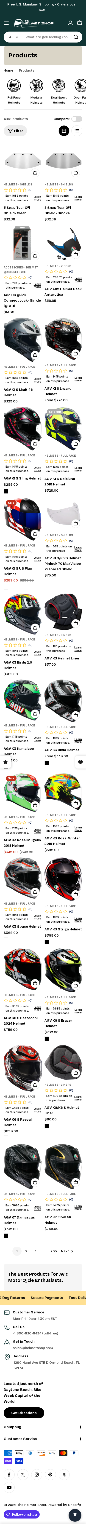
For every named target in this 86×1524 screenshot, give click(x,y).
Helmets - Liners (57, 635)
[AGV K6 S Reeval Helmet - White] (6, 1138)
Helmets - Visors (57, 266)
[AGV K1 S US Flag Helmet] (23, 519)
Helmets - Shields (18, 184)
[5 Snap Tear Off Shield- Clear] (23, 161)
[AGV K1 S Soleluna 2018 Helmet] (63, 429)
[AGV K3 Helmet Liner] (63, 612)
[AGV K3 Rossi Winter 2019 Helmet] (63, 791)
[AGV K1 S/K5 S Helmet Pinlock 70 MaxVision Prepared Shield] (63, 514)
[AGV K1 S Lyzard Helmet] (63, 339)
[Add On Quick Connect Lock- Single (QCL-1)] (23, 243)
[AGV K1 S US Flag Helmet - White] (6, 587)
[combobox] (43, 37)
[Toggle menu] (6, 23)
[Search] (76, 37)
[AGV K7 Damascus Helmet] (23, 1166)
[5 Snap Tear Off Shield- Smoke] (63, 161)
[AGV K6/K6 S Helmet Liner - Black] (46, 1126)
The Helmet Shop (31, 1505)
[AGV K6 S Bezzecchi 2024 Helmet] (23, 969)
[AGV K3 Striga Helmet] (63, 879)
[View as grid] (63, 130)
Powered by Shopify (64, 1505)
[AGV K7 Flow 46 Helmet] (63, 1166)
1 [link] (17, 1251)
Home (8, 70)
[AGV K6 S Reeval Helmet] (23, 1068)
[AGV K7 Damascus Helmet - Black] (6, 1235)
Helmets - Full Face (19, 366)
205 (53, 1251)
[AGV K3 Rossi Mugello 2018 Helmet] (23, 792)
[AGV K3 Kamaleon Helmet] (23, 700)
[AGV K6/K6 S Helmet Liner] (63, 1062)
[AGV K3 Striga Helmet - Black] (46, 942)
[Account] (70, 23)
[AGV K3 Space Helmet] (23, 878)
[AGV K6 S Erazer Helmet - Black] (46, 1039)
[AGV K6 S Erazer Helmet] (63, 970)
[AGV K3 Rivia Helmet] (63, 701)
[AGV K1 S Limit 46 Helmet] (23, 340)
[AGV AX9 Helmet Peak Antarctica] (63, 243)
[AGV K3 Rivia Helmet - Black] (46, 763)
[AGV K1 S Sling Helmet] (23, 428)
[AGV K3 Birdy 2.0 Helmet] (23, 614)
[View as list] (76, 130)
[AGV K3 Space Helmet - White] (6, 939)
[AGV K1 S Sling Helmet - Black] (6, 491)
